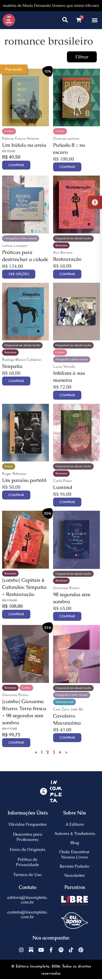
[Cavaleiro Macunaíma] (76, 681)
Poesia (8, 466)
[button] (94, 20)
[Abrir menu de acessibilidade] (95, 202)
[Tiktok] (70, 950)
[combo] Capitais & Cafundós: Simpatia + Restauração (24, 587)
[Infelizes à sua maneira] (76, 339)
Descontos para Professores (27, 836)
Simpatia (12, 366)
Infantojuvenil (64, 702)
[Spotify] (61, 950)
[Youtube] (41, 950)
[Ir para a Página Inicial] (9, 20)
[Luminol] (76, 460)
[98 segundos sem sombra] (76, 567)
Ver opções (18, 274)
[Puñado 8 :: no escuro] (76, 125)
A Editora (74, 824)
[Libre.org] (75, 901)
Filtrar (81, 57)
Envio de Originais (27, 849)
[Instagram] (21, 950)
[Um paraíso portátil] (25, 460)
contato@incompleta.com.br (27, 914)
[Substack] (31, 950)
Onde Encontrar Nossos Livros (74, 854)
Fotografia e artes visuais (20, 238)
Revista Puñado (74, 866)
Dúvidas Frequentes (28, 824)
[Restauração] (76, 232)
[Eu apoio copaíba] (75, 920)
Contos (9, 131)
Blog (74, 842)
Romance (61, 245)
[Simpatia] (25, 339)
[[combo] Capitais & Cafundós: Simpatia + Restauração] (25, 567)
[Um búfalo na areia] (25, 125)
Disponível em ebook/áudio (73, 238)
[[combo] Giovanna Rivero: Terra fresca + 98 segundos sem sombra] (25, 681)
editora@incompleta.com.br (27, 900)
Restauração (67, 259)
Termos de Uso (27, 874)
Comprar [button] (16, 165)
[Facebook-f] (51, 950)
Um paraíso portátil (24, 480)
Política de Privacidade (27, 862)
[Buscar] (65, 20)
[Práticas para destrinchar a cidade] (25, 232)
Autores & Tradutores (74, 833)
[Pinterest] (80, 950)
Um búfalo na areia (24, 145)
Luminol (62, 487)
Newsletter (74, 875)
